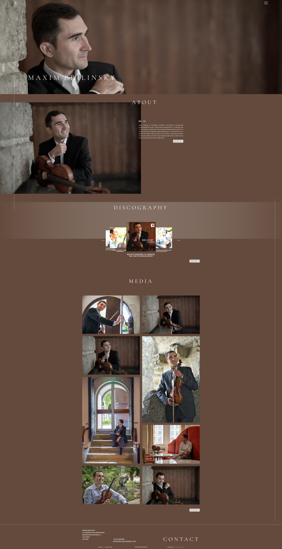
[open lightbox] (111, 314)
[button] (266, 3)
